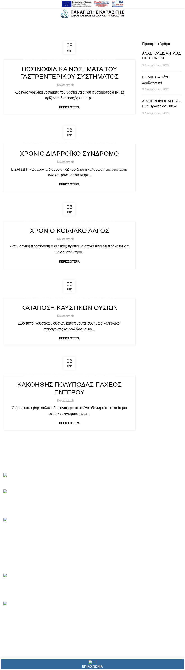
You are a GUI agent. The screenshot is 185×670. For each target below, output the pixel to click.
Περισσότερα (69, 107)
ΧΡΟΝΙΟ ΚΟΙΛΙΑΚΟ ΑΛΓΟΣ (69, 230)
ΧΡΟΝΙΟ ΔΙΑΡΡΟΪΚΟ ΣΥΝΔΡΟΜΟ (69, 153)
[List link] (30, 544)
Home (49, 27)
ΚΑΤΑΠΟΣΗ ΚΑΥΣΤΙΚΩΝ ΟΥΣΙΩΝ (69, 307)
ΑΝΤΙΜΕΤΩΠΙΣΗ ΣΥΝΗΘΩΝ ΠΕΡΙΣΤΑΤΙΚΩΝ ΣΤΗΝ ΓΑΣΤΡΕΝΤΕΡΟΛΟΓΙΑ (69, 59)
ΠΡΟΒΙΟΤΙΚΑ (76, 537)
